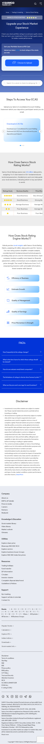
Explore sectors (7, 549)
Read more (5, 734)
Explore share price (8, 543)
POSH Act (5, 685)
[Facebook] (3, 696)
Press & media (7, 504)
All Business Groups (17, 616)
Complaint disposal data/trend (13, 580)
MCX (3, 680)
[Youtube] (21, 696)
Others (25, 614)
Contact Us (6, 600)
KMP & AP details (8, 501)
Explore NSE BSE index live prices (14, 555)
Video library (6, 526)
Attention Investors (8, 678)
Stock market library (9, 523)
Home (7, 12)
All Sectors (5, 616)
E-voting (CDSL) (7, 688)
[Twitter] (7, 696)
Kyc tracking (6, 594)
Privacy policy (6, 668)
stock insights (18, 245)
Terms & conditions (8, 658)
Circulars (5, 575)
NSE (3, 663)
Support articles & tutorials (11, 597)
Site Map (4, 661)
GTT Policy (5, 673)
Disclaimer (5, 656)
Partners (5, 510)
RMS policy (5, 670)
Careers (4, 507)
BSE (3, 665)
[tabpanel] (22, 132)
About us (5, 498)
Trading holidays (7, 566)
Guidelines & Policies (9, 583)
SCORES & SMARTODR (9, 683)
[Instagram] (12, 696)
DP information (7, 572)
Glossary (5, 532)
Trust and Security (7, 675)
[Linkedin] (16, 696)
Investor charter (7, 578)
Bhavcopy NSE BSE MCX (10, 546)
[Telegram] (25, 696)
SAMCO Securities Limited (10, 702)
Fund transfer (6, 569)
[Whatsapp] (30, 696)
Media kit (5, 513)
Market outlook (7, 529)
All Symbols (34, 614)
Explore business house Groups (13, 552)
